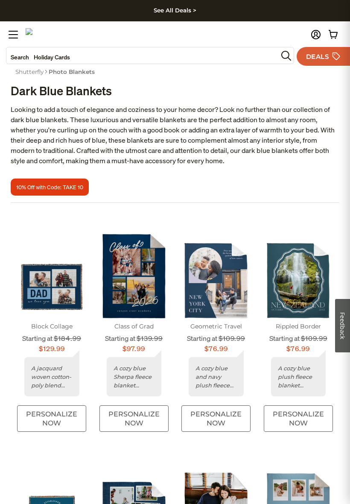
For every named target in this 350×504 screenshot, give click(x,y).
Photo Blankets (72, 71)
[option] (29, 72)
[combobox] (142, 55)
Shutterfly (29, 71)
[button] (316, 34)
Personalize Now (51, 418)
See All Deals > (175, 10)
